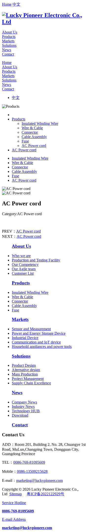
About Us (9, 32)
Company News (24, 402)
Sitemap (15, 494)
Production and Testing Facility (36, 260)
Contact (8, 54)
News (6, 50)
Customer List (23, 273)
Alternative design (26, 370)
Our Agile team (24, 269)
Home (7, 4)
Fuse (25, 141)
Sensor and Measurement (31, 329)
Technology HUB (26, 411)
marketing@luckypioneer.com (39, 480)
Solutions (9, 45)
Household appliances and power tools (42, 346)
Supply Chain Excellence (31, 383)
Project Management (28, 379)
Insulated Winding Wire (40, 123)
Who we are (21, 256)
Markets (8, 41)
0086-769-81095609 (29, 462)
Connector (30, 132)
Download (20, 415)
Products (8, 37)
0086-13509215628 (32, 471)
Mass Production (25, 374)
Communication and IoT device (36, 342)
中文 (16, 4)
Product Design (24, 365)
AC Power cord (34, 145)
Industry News (23, 406)
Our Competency (25, 264)
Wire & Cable (32, 128)
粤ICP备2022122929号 (45, 494)
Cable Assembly (34, 137)
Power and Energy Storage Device (39, 333)
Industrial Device (25, 338)
